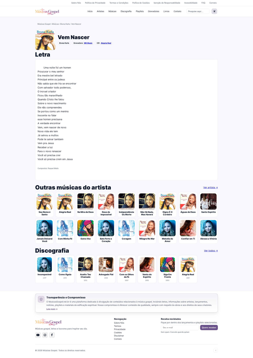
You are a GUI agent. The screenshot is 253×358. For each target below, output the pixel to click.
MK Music (88, 43)
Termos (117, 326)
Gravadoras (153, 11)
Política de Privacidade (95, 3)
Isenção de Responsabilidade (167, 3)
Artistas (100, 11)
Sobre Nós (76, 3)
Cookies (118, 332)
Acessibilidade (190, 3)
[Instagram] (45, 335)
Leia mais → (52, 309)
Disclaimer (119, 335)
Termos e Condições (119, 3)
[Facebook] (52, 335)
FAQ (203, 3)
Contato (213, 3)
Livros (166, 11)
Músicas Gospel (44, 24)
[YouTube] (38, 335)
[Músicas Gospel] (47, 11)
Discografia (126, 11)
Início (90, 11)
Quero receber (209, 327)
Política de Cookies (141, 3)
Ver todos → (211, 250)
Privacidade (119, 329)
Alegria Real (106, 43)
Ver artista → (210, 187)
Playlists (140, 11)
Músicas (112, 11)
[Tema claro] (214, 11)
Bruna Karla (65, 24)
